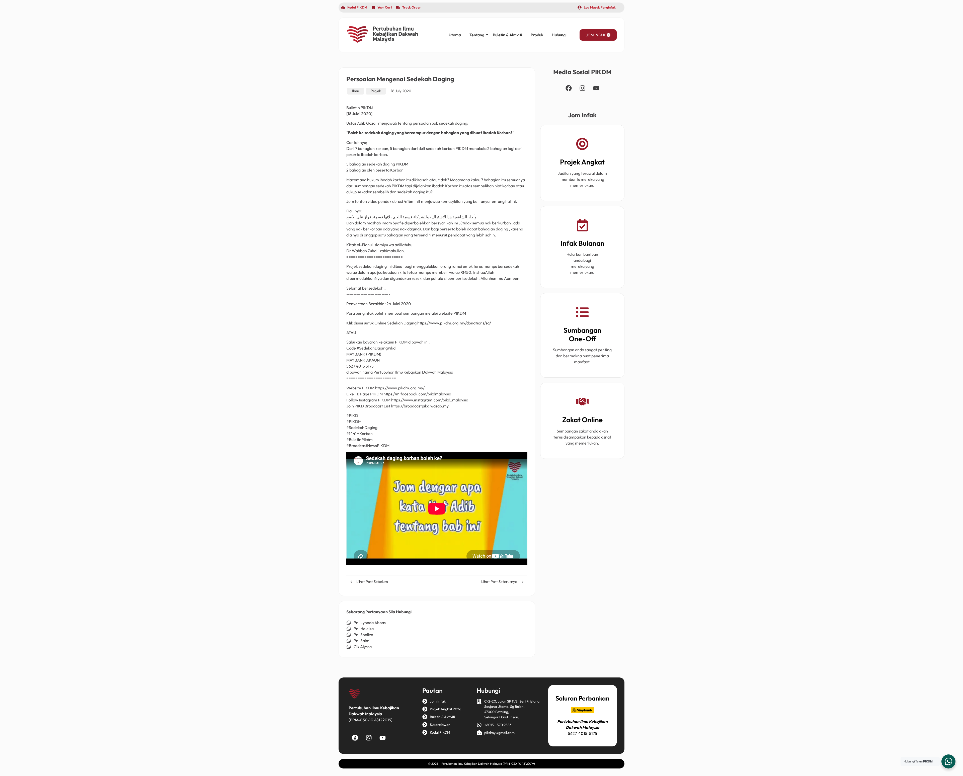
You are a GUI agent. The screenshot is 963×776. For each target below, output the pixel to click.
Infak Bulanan (582, 243)
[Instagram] (582, 88)
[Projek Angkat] (582, 145)
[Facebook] (568, 88)
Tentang (476, 34)
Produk (537, 34)
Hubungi (559, 34)
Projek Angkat (582, 161)
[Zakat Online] (582, 402)
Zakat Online (582, 419)
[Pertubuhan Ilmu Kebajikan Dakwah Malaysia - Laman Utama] (382, 34)
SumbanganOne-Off (582, 334)
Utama (455, 34)
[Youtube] (596, 88)
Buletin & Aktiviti (507, 34)
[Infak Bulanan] (582, 226)
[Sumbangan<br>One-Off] (582, 313)
